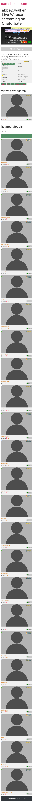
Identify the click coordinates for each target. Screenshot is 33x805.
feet (8, 84)
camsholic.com (14, 3)
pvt (13, 84)
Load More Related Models (16, 798)
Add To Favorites (8, 63)
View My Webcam (16, 49)
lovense (18, 84)
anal (24, 84)
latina (3, 84)
